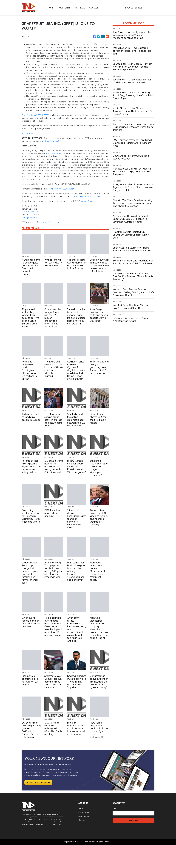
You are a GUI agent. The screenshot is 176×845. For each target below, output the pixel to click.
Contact (82, 820)
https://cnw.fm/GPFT (53, 141)
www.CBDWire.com (30, 212)
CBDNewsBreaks (53, 153)
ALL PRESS (80, 8)
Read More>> (27, 133)
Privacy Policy (84, 812)
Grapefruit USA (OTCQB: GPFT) (35, 115)
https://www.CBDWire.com (63, 189)
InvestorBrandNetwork (52, 222)
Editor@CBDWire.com (31, 217)
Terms (81, 808)
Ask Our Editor (87, 201)
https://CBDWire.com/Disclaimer (85, 196)
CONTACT (93, 8)
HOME (50, 8)
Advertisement (84, 816)
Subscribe (133, 820)
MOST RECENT (64, 8)
